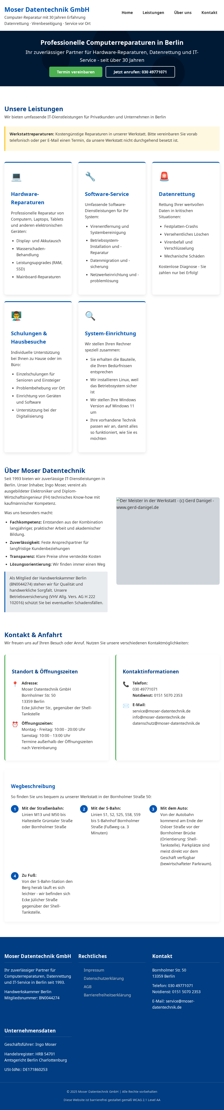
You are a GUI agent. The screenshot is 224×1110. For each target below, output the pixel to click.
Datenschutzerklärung (104, 978)
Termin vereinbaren (76, 71)
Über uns (183, 12)
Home (127, 12)
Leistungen (153, 12)
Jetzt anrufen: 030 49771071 (140, 71)
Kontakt (209, 12)
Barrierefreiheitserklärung (107, 995)
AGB (87, 986)
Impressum (94, 970)
